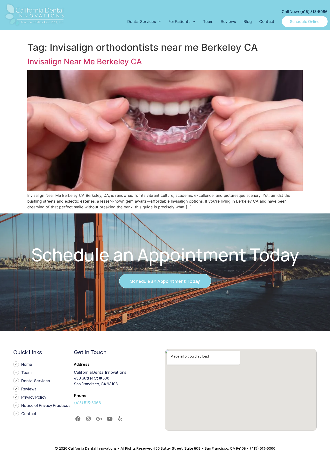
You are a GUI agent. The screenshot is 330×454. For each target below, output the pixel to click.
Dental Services (141, 21)
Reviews (228, 21)
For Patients (179, 21)
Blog (248, 21)
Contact (266, 21)
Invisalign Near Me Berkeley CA (84, 61)
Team (208, 21)
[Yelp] (120, 419)
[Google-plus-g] (99, 419)
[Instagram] (89, 419)
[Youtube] (110, 419)
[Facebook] (78, 419)
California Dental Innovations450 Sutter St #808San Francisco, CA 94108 (100, 378)
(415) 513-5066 (87, 402)
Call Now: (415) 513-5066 (305, 11)
